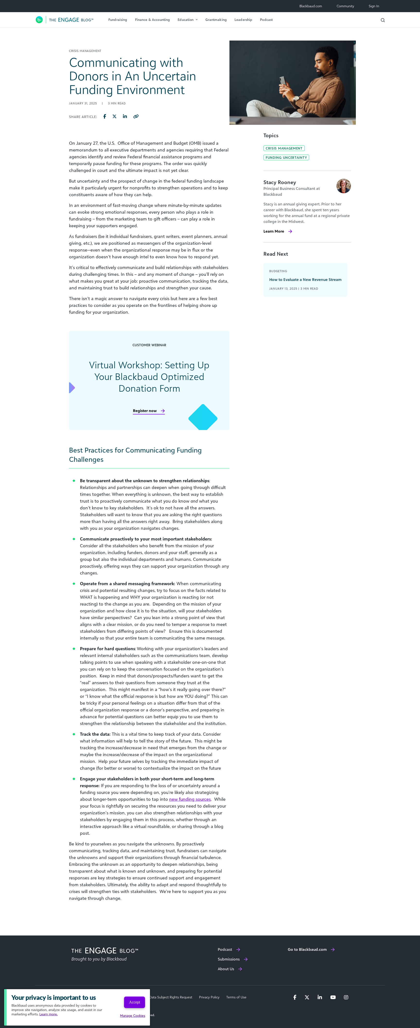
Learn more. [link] (48, 1014)
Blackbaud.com (310, 6)
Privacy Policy (209, 997)
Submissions (229, 959)
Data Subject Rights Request (170, 997)
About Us (226, 968)
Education (185, 19)
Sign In (374, 6)
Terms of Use (236, 997)
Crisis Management (284, 148)
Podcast (266, 19)
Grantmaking (216, 19)
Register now (145, 410)
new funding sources (190, 799)
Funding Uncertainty (286, 157)
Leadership (243, 19)
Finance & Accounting (152, 19)
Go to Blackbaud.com (307, 949)
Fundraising (117, 19)
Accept (134, 1002)
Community (345, 6)
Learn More (273, 231)
